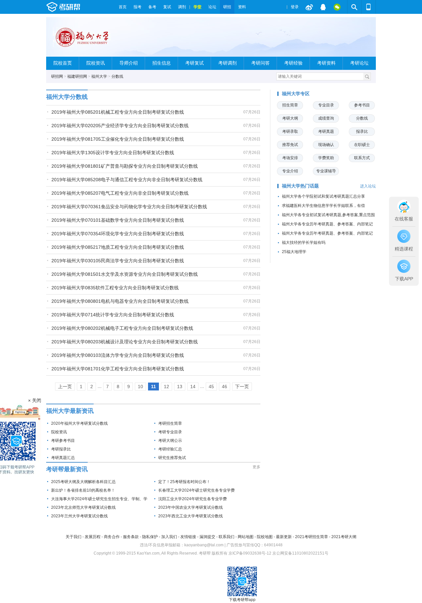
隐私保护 (150, 536)
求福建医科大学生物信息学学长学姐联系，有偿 (323, 205)
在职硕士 (362, 144)
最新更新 (284, 536)
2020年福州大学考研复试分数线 (79, 423)
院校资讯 (95, 63)
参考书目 (362, 105)
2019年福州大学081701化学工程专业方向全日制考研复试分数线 (117, 368)
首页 (123, 7)
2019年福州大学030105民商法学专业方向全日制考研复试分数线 (117, 260)
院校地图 (265, 536)
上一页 (65, 386)
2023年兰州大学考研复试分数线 (79, 516)
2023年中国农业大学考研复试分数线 (190, 507)
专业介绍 (290, 171)
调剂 (182, 7)
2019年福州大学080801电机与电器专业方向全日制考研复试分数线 (120, 301)
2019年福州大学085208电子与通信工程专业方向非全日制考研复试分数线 (126, 179)
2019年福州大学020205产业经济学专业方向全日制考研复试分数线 (120, 125)
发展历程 (93, 536)
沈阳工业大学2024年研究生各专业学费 (192, 499)
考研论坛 (359, 63)
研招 (227, 7)
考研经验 (293, 63)
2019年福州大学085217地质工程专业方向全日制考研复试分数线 (117, 247)
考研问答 (260, 63)
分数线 (117, 76)
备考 (152, 7)
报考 (137, 7)
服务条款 (131, 536)
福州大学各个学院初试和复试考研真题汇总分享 (323, 196)
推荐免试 (290, 144)
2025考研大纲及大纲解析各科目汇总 (83, 481)
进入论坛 (368, 186)
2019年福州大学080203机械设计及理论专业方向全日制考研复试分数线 (124, 341)
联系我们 (226, 536)
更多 (256, 467)
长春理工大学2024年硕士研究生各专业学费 (196, 490)
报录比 (362, 131)
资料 (242, 7)
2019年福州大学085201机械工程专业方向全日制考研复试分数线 (117, 112)
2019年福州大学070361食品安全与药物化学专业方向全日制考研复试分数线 (129, 206)
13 (179, 386)
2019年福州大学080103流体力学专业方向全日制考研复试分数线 (117, 355)
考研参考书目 (63, 440)
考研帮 (80, 7)
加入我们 (169, 536)
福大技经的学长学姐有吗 (303, 242)
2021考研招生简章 (311, 536)
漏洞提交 (207, 536)
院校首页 (62, 63)
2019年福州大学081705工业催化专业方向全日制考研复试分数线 (117, 139)
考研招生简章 (170, 423)
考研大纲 (290, 118)
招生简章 (290, 105)
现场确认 (326, 144)
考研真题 (326, 131)
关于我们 (73, 536)
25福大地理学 (294, 251)
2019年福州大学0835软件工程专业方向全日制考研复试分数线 (115, 287)
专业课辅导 (326, 171)
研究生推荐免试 (172, 457)
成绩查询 (326, 118)
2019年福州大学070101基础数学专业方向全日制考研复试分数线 (117, 220)
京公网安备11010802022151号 (300, 553)
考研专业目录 (170, 432)
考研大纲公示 (170, 440)
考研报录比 (61, 449)
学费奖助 (326, 158)
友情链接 (188, 536)
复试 (167, 7)
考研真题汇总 (63, 457)
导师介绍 (128, 63)
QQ (323, 7)
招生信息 (161, 63)
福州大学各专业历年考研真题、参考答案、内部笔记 (327, 224)
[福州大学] (88, 39)
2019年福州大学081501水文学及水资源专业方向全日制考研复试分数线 (124, 274)
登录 (295, 7)
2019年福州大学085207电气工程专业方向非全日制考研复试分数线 (120, 193)
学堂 (197, 7)
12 (166, 386)
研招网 (57, 76)
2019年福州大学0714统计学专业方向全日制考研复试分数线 (112, 314)
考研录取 (290, 131)
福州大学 (99, 76)
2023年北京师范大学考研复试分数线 (83, 507)
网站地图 (246, 536)
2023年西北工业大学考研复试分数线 (190, 516)
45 (211, 386)
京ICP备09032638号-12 (249, 553)
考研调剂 (227, 63)
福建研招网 (77, 76)
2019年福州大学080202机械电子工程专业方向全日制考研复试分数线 (122, 328)
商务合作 (112, 536)
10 (140, 386)
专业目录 (326, 105)
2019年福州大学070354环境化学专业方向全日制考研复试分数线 (117, 233)
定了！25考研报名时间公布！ (184, 481)
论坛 (212, 7)
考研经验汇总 (170, 449)
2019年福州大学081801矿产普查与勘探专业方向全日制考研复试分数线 (124, 166)
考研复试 (194, 63)
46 (224, 386)
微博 (309, 7)
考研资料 (326, 63)
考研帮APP (368, 7)
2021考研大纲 (343, 536)
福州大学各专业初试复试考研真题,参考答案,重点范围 (328, 215)
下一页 (242, 386)
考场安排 (290, 158)
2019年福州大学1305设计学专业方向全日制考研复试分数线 (112, 152)
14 (193, 386)
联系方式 (362, 158)
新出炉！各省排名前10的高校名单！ (83, 490)
